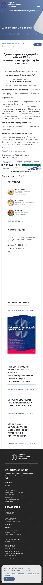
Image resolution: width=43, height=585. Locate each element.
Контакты (8, 504)
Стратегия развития (11, 488)
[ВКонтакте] (16, 176)
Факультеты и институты (12, 510)
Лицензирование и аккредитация (11, 519)
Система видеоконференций (14, 553)
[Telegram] (22, 176)
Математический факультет (12, 43)
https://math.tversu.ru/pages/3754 (21, 414)
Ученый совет (9, 494)
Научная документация (12, 539)
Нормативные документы (13, 522)
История (7, 485)
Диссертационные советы (13, 534)
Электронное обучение (12, 551)
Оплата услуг (9, 497)
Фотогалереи (9, 501)
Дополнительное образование (10, 513)
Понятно (9, 579)
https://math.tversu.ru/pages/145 (20, 311)
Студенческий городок (12, 499)
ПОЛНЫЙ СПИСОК (15, 221)
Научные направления (12, 530)
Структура (8, 527)
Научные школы (10, 532)
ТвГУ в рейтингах (10, 490)
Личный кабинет (10, 549)
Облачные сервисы (11, 555)
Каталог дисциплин (11, 558)
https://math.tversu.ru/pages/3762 (21, 389)
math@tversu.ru (8, 144)
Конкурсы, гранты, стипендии (10, 542)
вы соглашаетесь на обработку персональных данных (21, 573)
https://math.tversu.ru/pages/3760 (21, 444)
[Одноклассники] (19, 176)
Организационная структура (14, 492)
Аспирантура (9, 516)
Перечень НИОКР (10, 537)
